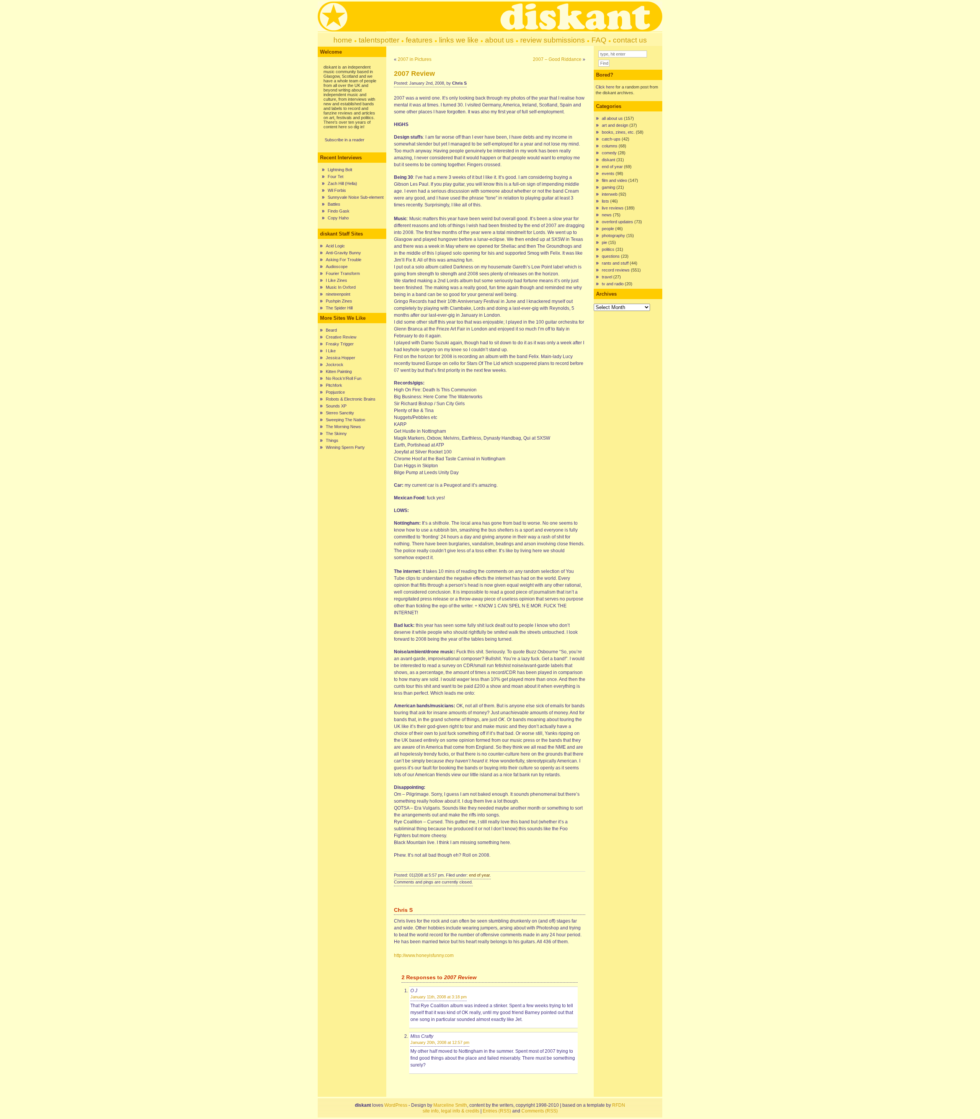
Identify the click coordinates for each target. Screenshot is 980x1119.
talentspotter (379, 40)
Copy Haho (338, 218)
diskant (608, 159)
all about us (612, 118)
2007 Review (414, 73)
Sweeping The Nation (345, 419)
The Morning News (343, 426)
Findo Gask (339, 211)
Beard (331, 330)
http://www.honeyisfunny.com (424, 955)
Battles (334, 204)
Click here (605, 87)
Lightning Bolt (340, 169)
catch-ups (611, 139)
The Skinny (336, 433)
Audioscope (337, 266)
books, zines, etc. (618, 132)
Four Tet (335, 176)
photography (613, 235)
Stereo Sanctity (340, 413)
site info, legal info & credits (451, 1111)
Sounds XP (336, 406)
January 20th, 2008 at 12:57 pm (439, 1042)
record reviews (616, 270)
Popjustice (335, 392)
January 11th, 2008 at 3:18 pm (438, 997)
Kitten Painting (339, 371)
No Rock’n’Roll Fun (343, 378)
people (608, 228)
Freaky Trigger (340, 344)
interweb (609, 194)
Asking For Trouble (343, 259)
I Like (331, 350)
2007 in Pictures (414, 59)
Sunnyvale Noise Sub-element (356, 197)
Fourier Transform (343, 273)
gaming (608, 187)
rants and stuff (615, 263)
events (608, 173)
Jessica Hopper (340, 357)
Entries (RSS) (497, 1111)
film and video (614, 180)
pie (604, 242)
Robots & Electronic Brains (351, 399)
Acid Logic (335, 246)
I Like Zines (336, 280)
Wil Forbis (337, 190)
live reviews (613, 208)
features (419, 40)
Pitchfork (334, 385)
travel (607, 277)
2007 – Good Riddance (557, 59)
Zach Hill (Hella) (342, 183)
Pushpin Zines (339, 301)
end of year (479, 875)
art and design (615, 125)
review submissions (552, 40)
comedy (609, 153)
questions (611, 256)
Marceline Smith (450, 1105)
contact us (630, 40)
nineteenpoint (338, 294)
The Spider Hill (339, 308)
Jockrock (334, 364)
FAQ (598, 40)
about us (499, 40)
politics (608, 249)
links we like (459, 40)
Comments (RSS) (539, 1111)
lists (605, 201)
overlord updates (617, 221)
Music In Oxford (341, 287)
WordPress (395, 1105)
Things (332, 440)
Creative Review (341, 337)
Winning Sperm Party (345, 447)
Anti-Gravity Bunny (343, 252)
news (607, 215)
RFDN (618, 1105)
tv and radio (613, 283)
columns (609, 146)
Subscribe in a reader (344, 139)
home (342, 40)
